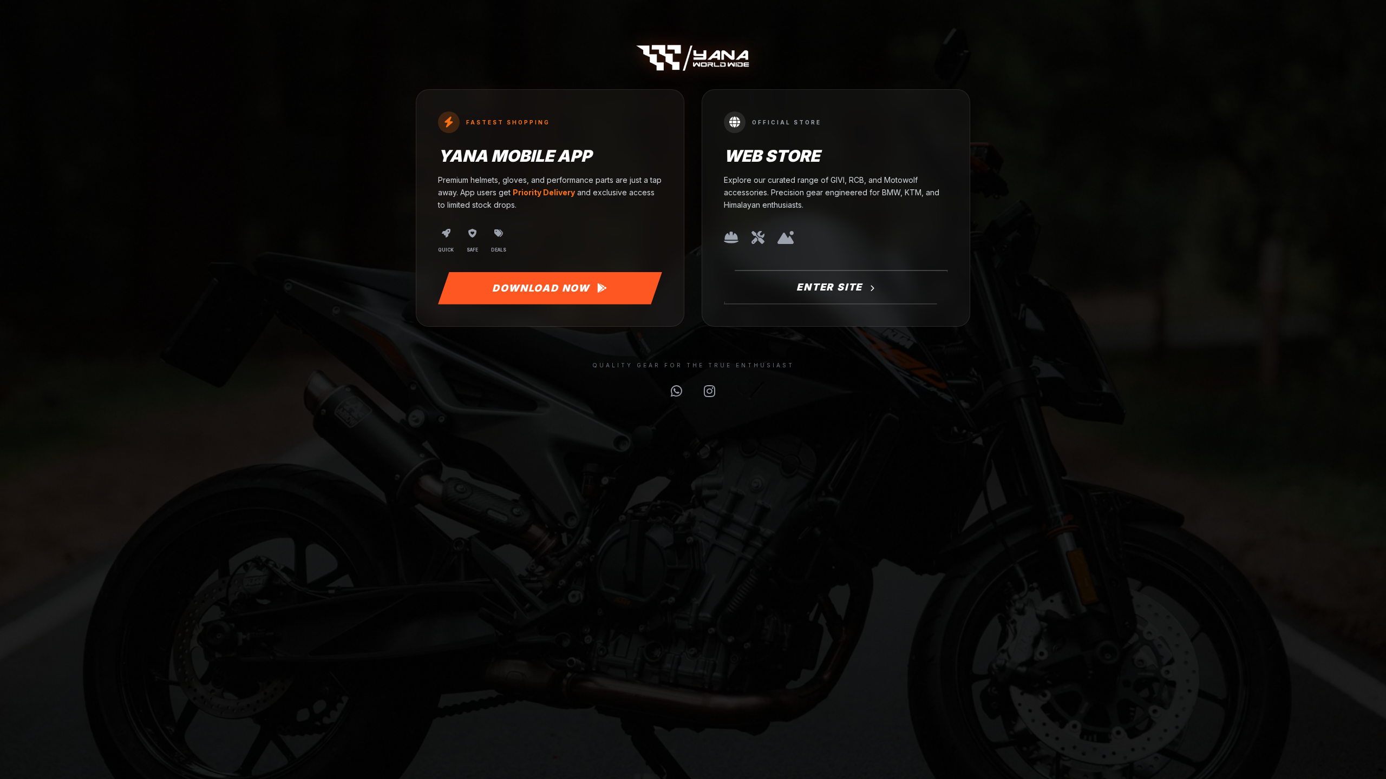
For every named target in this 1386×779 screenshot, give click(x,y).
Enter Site (831, 287)
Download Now (542, 288)
